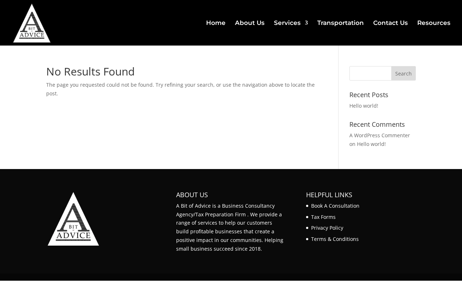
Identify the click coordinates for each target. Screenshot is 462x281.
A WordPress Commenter (379, 135)
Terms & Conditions (335, 238)
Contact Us (390, 23)
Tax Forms (323, 216)
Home (216, 23)
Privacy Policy (327, 227)
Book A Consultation (335, 205)
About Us (250, 23)
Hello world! (363, 105)
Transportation (340, 23)
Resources (433, 23)
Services (287, 23)
